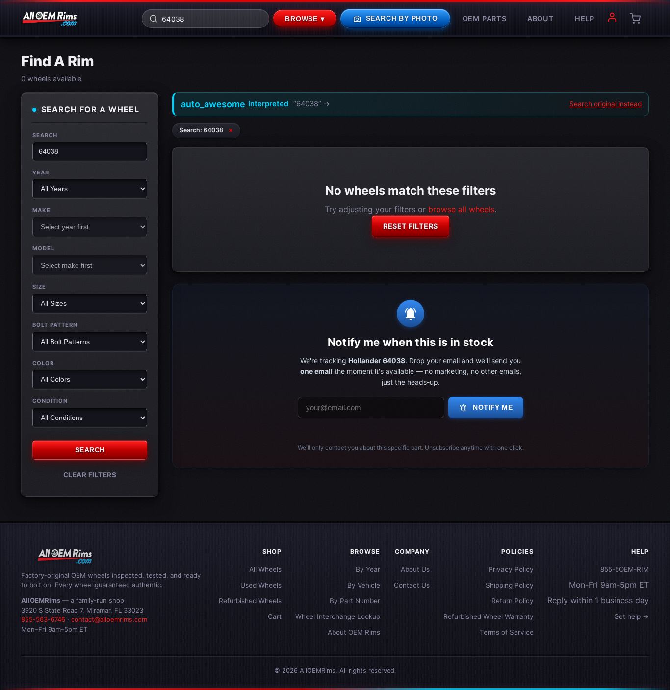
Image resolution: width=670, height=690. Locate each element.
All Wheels (265, 569)
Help (584, 18)
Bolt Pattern (54, 324)
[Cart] (635, 18)
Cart (275, 616)
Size (39, 286)
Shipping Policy (510, 585)
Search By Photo (395, 18)
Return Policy (512, 601)
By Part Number (355, 601)
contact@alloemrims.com (109, 619)
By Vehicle (363, 585)
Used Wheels (261, 585)
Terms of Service (507, 632)
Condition (50, 400)
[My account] (612, 18)
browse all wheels (461, 209)
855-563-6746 (43, 619)
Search (44, 135)
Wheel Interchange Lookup (337, 616)
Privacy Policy (511, 569)
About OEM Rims (354, 632)
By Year (368, 569)
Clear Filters (90, 475)
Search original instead (605, 104)
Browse (305, 19)
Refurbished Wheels (250, 601)
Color (43, 363)
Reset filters (410, 226)
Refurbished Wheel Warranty (488, 616)
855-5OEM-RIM (624, 569)
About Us (415, 569)
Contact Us (412, 585)
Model (43, 248)
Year (40, 172)
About (540, 18)
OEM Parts (485, 18)
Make (41, 210)
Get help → (631, 616)
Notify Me (486, 407)
